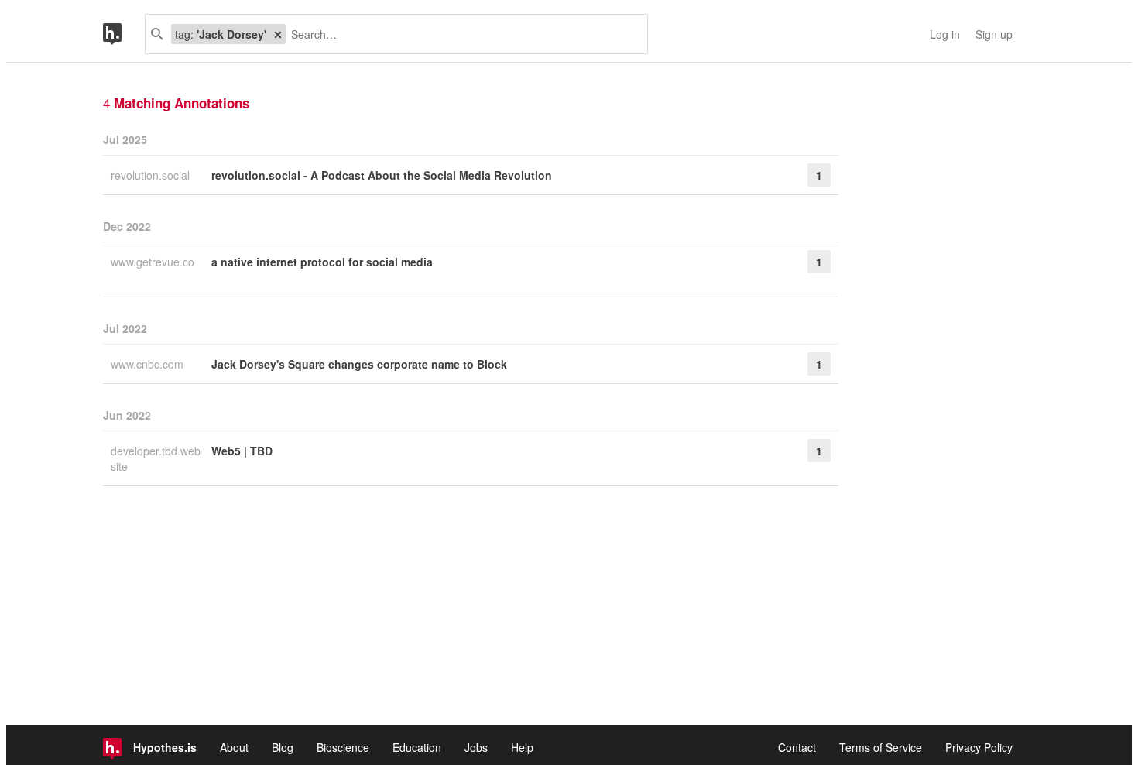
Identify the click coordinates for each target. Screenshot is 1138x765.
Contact (797, 747)
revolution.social (152, 175)
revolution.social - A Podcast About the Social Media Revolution (381, 175)
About (234, 747)
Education (416, 747)
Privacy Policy (979, 747)
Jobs (476, 747)
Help (522, 747)
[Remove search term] (278, 34)
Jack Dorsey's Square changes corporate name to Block (359, 364)
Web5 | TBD (242, 450)
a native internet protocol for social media (322, 261)
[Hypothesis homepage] (124, 34)
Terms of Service (880, 747)
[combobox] (461, 34)
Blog (282, 747)
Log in (945, 34)
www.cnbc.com (149, 364)
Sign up (994, 34)
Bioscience (343, 747)
